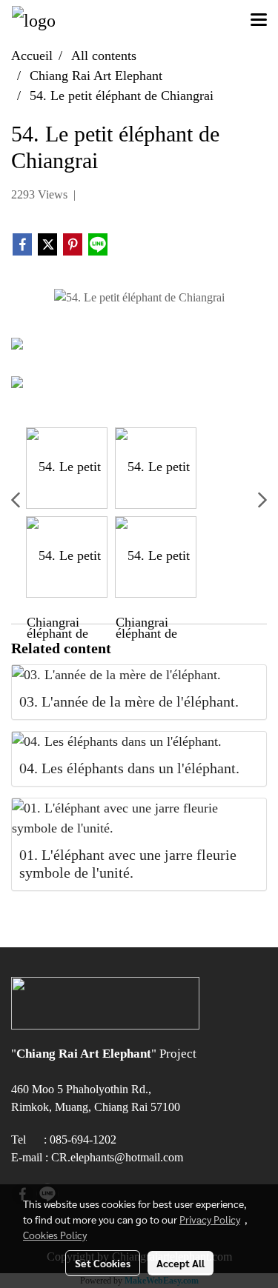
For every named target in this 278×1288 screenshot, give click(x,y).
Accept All (180, 1262)
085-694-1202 (83, 1139)
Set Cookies (102, 1262)
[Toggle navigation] (258, 20)
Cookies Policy (55, 1234)
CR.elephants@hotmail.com (117, 1157)
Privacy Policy (209, 1219)
